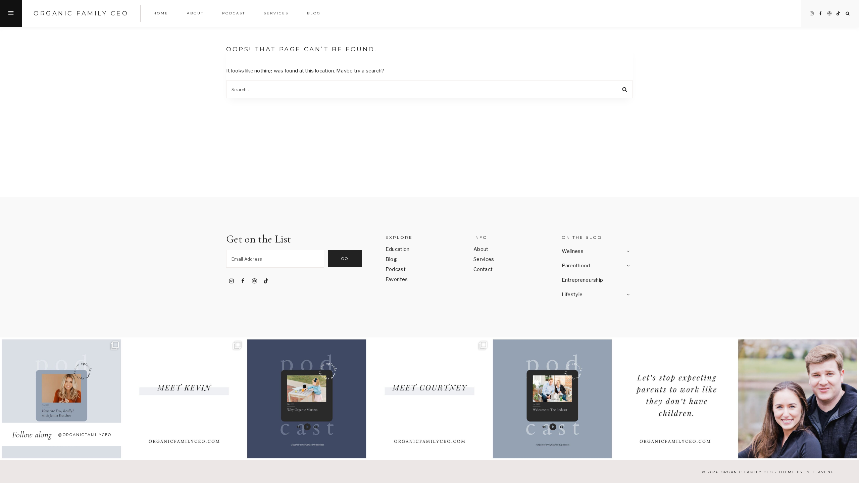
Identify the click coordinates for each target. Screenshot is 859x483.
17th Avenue (821, 472)
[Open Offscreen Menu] (11, 13)
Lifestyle (572, 294)
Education (398, 249)
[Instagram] (812, 13)
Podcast (233, 13)
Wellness (573, 251)
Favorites (397, 279)
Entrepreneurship (582, 280)
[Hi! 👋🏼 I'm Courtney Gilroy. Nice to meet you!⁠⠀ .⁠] (429, 398)
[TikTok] (838, 13)
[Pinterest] (829, 13)
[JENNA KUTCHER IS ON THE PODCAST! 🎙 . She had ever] (61, 398)
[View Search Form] (848, 13)
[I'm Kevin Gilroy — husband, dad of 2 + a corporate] (184, 398)
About (481, 249)
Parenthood (576, 266)
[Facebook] (820, 13)
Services (276, 13)
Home (160, 13)
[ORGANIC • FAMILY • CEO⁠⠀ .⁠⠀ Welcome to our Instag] (797, 398)
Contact (483, 269)
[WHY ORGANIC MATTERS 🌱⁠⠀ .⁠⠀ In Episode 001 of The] (306, 398)
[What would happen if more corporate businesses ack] (675, 398)
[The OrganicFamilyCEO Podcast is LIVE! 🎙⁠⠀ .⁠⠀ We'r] (552, 398)
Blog (314, 13)
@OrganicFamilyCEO (84, 434)
